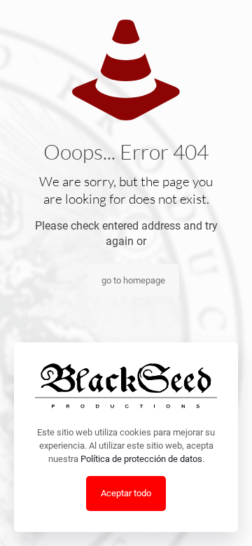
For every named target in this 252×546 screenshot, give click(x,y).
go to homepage (133, 280)
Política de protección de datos (141, 459)
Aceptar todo (126, 493)
